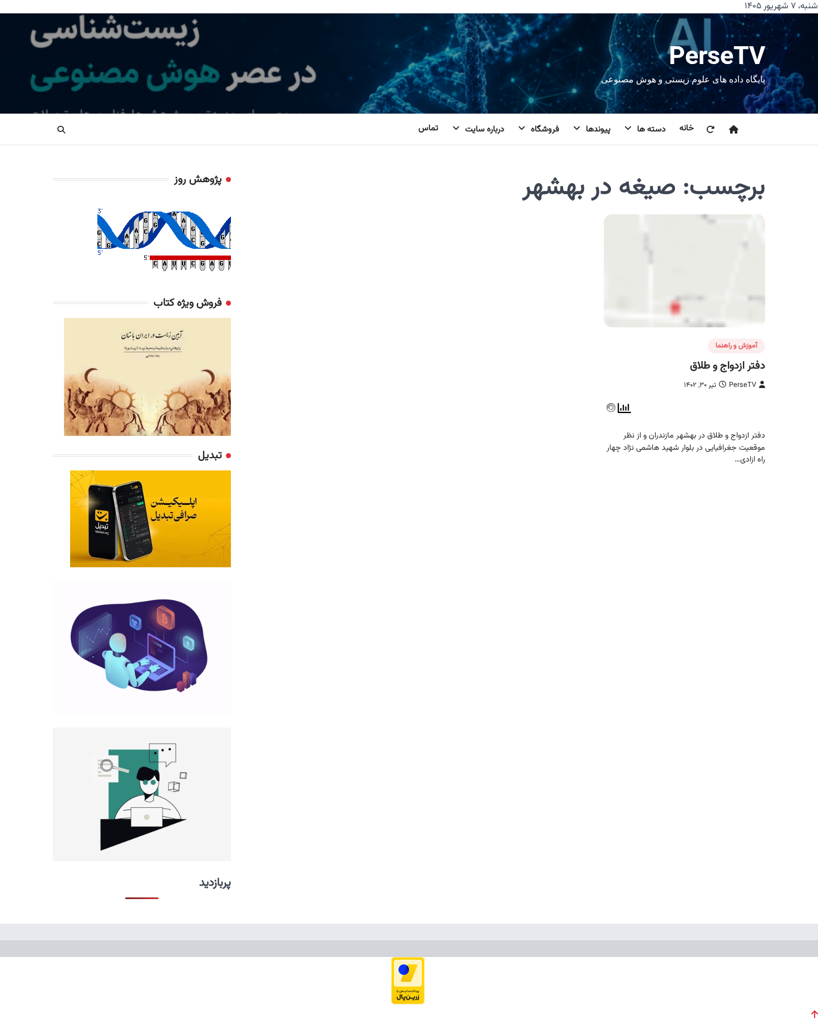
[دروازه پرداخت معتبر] (408, 1001)
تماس (428, 128)
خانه (686, 128)
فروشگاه (545, 129)
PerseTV (717, 55)
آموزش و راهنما (736, 345)
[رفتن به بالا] (814, 1014)
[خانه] (726, 129)
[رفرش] (703, 129)
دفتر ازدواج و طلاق (727, 365)
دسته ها (651, 129)
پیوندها (598, 129)
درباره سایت (484, 129)
